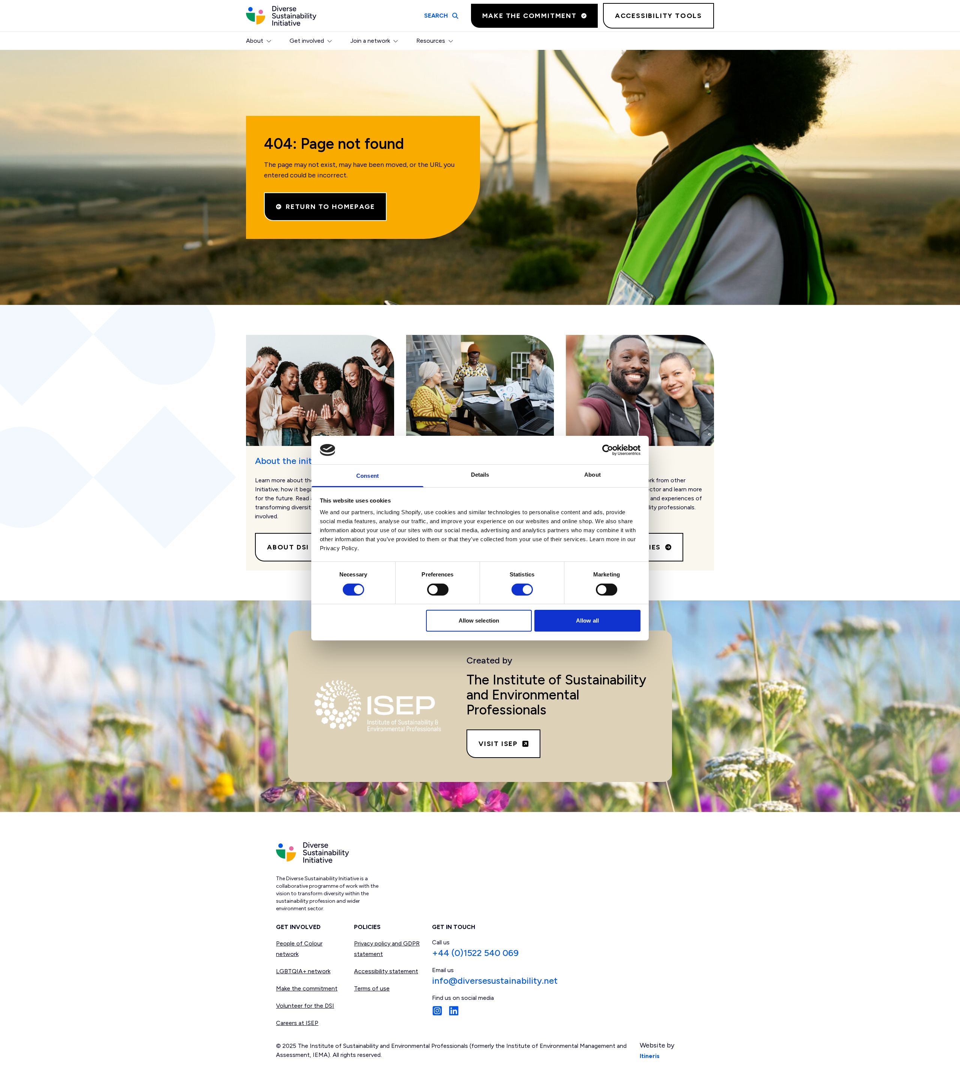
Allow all (587, 620)
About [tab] (592, 474)
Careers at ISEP (297, 1022)
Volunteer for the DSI (305, 1005)
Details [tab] (480, 474)
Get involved (307, 40)
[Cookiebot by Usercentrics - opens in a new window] (607, 450)
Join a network (370, 40)
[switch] (437, 590)
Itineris (650, 1055)
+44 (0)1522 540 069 (475, 952)
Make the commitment (307, 988)
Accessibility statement (386, 971)
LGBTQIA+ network (303, 971)
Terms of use (372, 988)
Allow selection (479, 620)
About (254, 40)
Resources (430, 40)
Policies (367, 926)
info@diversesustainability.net (495, 980)
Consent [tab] (367, 476)
